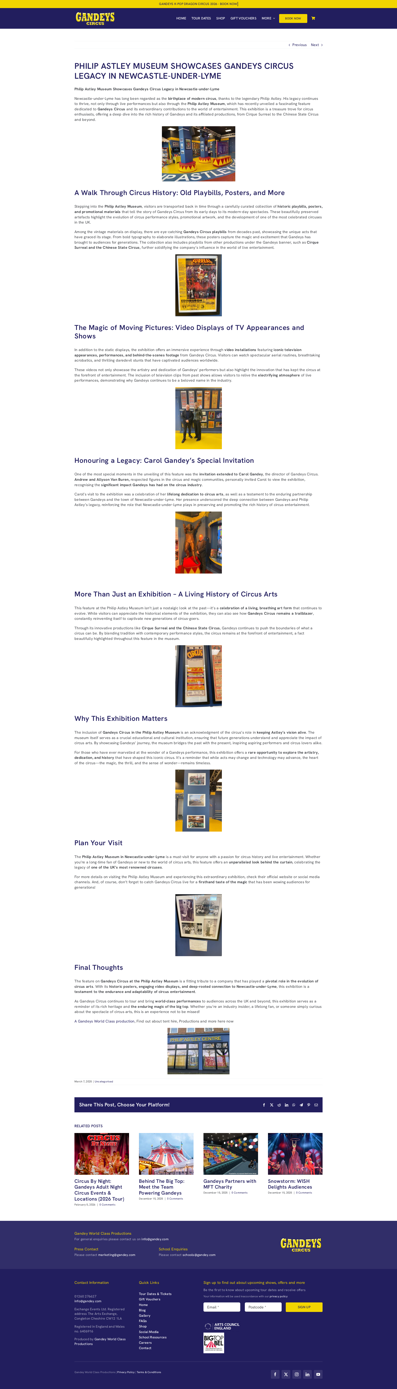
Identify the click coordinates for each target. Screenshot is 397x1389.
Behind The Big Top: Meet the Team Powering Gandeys (161, 1187)
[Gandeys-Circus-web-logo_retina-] (95, 13)
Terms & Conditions (149, 1372)
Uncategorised (104, 1081)
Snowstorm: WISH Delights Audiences (290, 1184)
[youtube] (318, 1374)
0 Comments (107, 1204)
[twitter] (286, 1374)
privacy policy (279, 1296)
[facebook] (275, 1374)
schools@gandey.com (199, 1255)
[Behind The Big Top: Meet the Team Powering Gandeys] (166, 1135)
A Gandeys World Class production (104, 1021)
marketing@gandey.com (116, 1255)
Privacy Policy (126, 1372)
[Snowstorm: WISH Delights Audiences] (295, 1135)
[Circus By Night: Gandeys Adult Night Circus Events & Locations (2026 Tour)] (101, 1135)
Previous (299, 44)
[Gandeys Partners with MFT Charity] (230, 1135)
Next (315, 44)
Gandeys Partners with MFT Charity (229, 1184)
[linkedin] (307, 1374)
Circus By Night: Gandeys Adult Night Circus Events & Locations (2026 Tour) (99, 1190)
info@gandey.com (155, 1239)
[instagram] (296, 1374)
